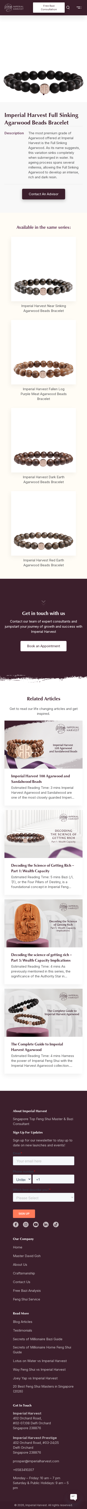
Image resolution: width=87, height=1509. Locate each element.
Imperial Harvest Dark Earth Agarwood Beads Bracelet (43, 479)
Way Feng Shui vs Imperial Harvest (39, 1369)
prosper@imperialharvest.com (36, 1461)
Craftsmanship (24, 1273)
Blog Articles (22, 1322)
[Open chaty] (74, 1496)
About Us (20, 1264)
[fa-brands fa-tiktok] (56, 1224)
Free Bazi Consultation (49, 7)
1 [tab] (43, 94)
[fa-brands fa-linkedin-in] (46, 1224)
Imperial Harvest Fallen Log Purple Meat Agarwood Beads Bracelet (44, 394)
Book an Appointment (43, 646)
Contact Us (21, 1282)
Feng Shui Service (26, 1299)
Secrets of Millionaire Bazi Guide (37, 1339)
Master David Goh (27, 1256)
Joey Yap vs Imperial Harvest (35, 1378)
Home (17, 1247)
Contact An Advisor (43, 194)
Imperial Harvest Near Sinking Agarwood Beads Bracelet (43, 308)
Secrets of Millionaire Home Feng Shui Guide (42, 1349)
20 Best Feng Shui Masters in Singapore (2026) (43, 1388)
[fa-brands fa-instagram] (26, 1224)
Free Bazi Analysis (27, 1290)
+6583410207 (23, 1470)
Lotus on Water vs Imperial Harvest (40, 1361)
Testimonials (22, 1330)
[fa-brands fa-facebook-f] (16, 1224)
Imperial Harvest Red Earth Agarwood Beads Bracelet (43, 562)
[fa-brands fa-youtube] (36, 1224)
